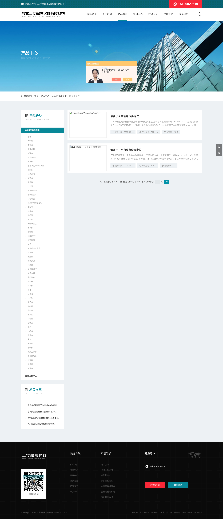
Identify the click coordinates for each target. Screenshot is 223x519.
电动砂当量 (32, 356)
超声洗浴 (31, 240)
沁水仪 (30, 170)
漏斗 (29, 290)
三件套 (30, 294)
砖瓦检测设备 (107, 497)
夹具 (29, 339)
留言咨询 (74, 486)
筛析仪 (30, 286)
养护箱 (30, 141)
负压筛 (30, 364)
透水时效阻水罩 (34, 248)
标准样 (30, 182)
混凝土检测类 (107, 470)
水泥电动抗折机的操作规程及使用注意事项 (44, 411)
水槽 (29, 137)
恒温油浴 (31, 174)
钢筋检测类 (106, 475)
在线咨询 (155, 485)
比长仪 (30, 310)
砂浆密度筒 (32, 195)
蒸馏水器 (31, 273)
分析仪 (30, 331)
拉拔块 (30, 360)
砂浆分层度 (32, 157)
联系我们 (183, 14)
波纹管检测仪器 (108, 492)
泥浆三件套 (32, 352)
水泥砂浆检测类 (59, 96)
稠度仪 (30, 162)
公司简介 (74, 464)
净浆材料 (31, 149)
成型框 (30, 281)
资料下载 (168, 14)
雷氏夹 (30, 207)
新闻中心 (137, 14)
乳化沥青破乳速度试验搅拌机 (41, 424)
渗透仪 (30, 302)
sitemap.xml (187, 512)
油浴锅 (30, 298)
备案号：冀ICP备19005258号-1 (145, 512)
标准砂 (30, 265)
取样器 (30, 323)
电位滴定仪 (32, 277)
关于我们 (107, 14)
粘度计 (30, 252)
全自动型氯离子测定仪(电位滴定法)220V (44, 405)
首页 (36, 96)
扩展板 (30, 219)
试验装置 (31, 199)
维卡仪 (30, 348)
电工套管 (105, 464)
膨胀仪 (30, 335)
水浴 (29, 327)
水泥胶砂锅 (32, 190)
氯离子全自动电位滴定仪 (124, 116)
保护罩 (30, 215)
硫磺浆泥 (31, 261)
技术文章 (153, 14)
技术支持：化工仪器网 (170, 512)
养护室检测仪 (107, 481)
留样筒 (30, 343)
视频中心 (74, 470)
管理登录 (198, 512)
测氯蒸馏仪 (32, 269)
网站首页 (92, 14)
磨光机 (30, 257)
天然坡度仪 (32, 224)
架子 (29, 244)
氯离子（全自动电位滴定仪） (127, 149)
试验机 (30, 319)
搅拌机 (30, 232)
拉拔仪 (30, 211)
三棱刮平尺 (32, 236)
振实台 (30, 315)
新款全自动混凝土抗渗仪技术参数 (43, 418)
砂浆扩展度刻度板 (35, 203)
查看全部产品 (31, 376)
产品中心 (122, 14)
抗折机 (30, 306)
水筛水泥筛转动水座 (36, 166)
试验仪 (30, 153)
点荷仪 (30, 228)
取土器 (30, 186)
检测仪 (30, 368)
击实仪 (30, 145)
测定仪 (30, 178)
